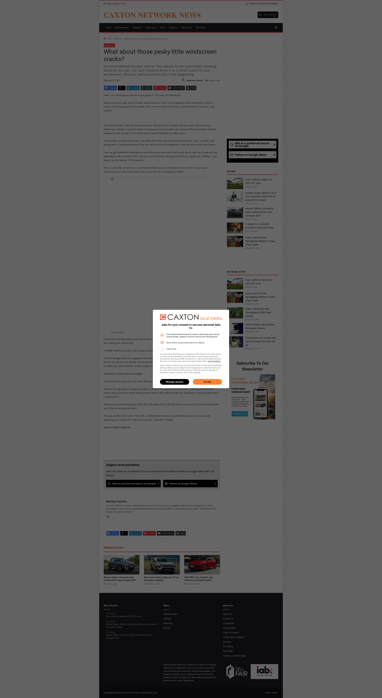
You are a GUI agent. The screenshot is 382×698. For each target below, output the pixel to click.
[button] (191, 349)
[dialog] (191, 349)
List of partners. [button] (214, 361)
